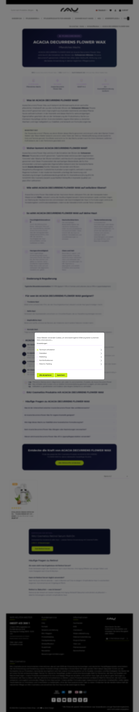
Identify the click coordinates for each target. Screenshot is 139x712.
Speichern (61, 375)
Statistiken (43, 353)
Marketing (43, 357)
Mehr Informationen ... (45, 340)
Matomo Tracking (45, 364)
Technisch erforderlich (47, 350)
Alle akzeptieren (45, 375)
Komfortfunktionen (46, 360)
